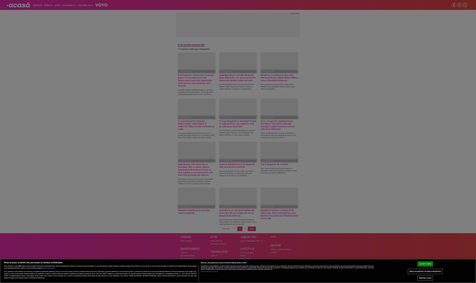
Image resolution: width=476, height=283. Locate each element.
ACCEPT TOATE (425, 264)
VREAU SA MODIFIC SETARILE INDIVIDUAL (425, 271)
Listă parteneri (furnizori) (209, 271)
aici (180, 273)
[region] (238, 271)
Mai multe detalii (49, 268)
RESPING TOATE (425, 278)
